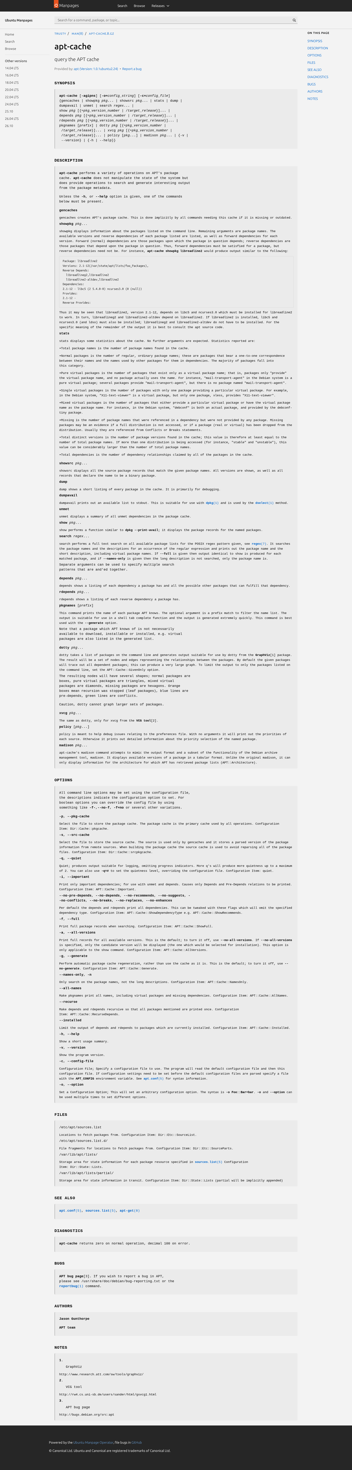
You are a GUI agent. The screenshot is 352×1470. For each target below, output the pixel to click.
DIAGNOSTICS (317, 77)
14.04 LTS (12, 68)
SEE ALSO (314, 69)
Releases (158, 6)
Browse (139, 6)
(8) (130, 1211)
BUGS (311, 84)
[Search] (294, 20)
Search (122, 6)
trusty (60, 33)
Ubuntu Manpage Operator (93, 1442)
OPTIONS (314, 55)
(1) (212, 503)
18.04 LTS (12, 82)
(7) (259, 544)
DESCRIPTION (317, 48)
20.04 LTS (12, 89)
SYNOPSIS (314, 41)
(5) (154, 1078)
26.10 (9, 126)
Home (9, 34)
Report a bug (132, 69)
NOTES (312, 98)
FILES (311, 62)
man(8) (77, 33)
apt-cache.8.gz (101, 33)
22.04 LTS (12, 97)
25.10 (9, 111)
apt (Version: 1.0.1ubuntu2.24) (96, 69)
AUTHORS (314, 91)
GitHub (136, 1442)
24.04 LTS (12, 104)
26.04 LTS (12, 118)
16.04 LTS (12, 75)
